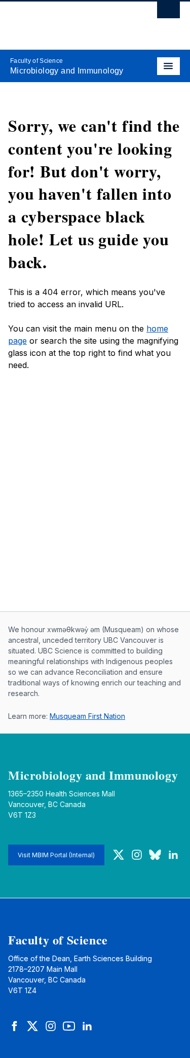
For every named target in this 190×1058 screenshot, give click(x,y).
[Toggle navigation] (168, 66)
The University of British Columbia (69, 21)
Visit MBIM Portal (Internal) (56, 855)
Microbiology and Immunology (67, 70)
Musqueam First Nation (87, 716)
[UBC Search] (168, 13)
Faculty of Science (36, 60)
